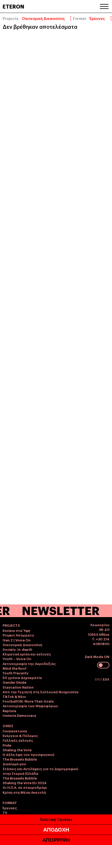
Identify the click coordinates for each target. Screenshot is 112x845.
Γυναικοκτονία (15, 730)
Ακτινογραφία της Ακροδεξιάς (29, 663)
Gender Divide (14, 682)
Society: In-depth (17, 649)
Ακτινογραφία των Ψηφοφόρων (30, 705)
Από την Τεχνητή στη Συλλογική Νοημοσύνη (40, 691)
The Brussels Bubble (20, 759)
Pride (7, 745)
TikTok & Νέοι (14, 696)
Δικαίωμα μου (14, 763)
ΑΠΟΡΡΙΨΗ (56, 840)
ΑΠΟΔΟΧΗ (56, 830)
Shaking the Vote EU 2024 (25, 782)
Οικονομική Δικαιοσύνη (22, 644)
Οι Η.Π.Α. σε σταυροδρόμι (25, 787)
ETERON (13, 6)
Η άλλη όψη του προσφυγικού (28, 754)
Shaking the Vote (17, 749)
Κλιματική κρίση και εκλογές (27, 654)
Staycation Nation (18, 687)
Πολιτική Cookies (56, 819)
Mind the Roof (15, 668)
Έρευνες (10, 807)
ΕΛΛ (106, 679)
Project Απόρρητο (18, 635)
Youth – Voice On (17, 658)
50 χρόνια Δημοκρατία (22, 677)
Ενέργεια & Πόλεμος (20, 735)
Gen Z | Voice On (16, 640)
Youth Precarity (15, 672)
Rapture (9, 710)
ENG (99, 679)
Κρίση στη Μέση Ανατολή (24, 792)
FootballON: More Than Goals (28, 701)
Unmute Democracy (19, 715)
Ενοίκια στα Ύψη (16, 630)
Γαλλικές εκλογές (18, 740)
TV (5, 812)
